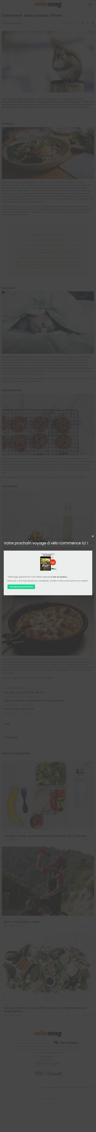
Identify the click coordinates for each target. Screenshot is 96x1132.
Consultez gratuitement (21, 587)
